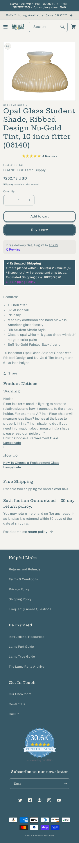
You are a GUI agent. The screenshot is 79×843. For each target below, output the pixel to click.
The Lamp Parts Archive (27, 666)
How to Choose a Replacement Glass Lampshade (31, 440)
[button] (5, 27)
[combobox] (48, 27)
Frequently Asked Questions (30, 609)
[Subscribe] (65, 783)
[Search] (62, 27)
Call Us (14, 714)
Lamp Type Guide (22, 656)
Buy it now (39, 230)
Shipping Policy (20, 599)
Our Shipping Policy (20, 282)
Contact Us (17, 704)
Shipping (8, 184)
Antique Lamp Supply (43, 835)
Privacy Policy (19, 589)
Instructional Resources (26, 636)
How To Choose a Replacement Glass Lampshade (31, 465)
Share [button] (12, 373)
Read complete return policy (25, 532)
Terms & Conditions (23, 579)
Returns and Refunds (24, 569)
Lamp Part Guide (21, 646)
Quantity (9, 191)
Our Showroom (20, 694)
